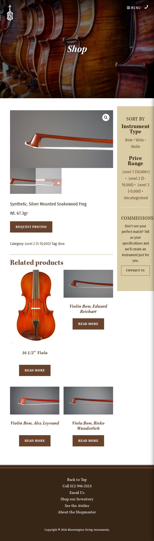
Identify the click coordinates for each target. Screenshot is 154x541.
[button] (105, 117)
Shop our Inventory (77, 499)
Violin (135, 146)
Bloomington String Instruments (88, 530)
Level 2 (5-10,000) (38, 244)
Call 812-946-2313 (77, 486)
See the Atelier (77, 505)
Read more (35, 370)
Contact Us (135, 270)
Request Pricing (31, 227)
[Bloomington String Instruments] (10, 20)
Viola (140, 140)
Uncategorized (136, 197)
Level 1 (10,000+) (136, 171)
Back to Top (77, 479)
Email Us (77, 492)
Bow (61, 244)
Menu (135, 8)
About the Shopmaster (77, 512)
